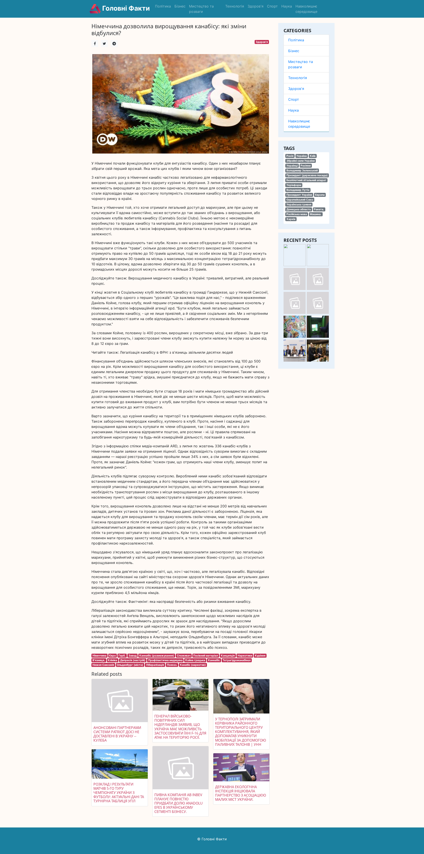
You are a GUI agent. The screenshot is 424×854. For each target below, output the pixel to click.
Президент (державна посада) (307, 175)
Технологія (234, 6)
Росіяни (306, 165)
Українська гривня (298, 204)
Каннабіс (214, 660)
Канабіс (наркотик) (193, 664)
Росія (289, 156)
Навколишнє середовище (306, 9)
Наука (286, 6)
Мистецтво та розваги (201, 9)
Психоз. (172, 664)
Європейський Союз (299, 199)
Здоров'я (255, 6)
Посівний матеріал (205, 655)
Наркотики (245, 655)
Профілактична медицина (165, 660)
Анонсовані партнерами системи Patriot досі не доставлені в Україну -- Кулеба (117, 734)
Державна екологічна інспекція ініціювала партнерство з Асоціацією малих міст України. (240, 793)
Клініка (112, 660)
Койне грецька (195, 660)
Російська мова (296, 214)
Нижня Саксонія (103, 664)
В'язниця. (99, 660)
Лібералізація (155, 664)
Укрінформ (293, 185)
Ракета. (319, 209)
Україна (301, 156)
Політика (163, 6)
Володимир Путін (297, 190)
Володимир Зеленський (302, 170)
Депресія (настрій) (132, 660)
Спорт (272, 6)
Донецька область (298, 209)
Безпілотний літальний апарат (306, 180)
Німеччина (99, 655)
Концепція (228, 655)
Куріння (260, 655)
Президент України (299, 194)
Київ (313, 156)
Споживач (184, 655)
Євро (112, 655)
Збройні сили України (300, 160)
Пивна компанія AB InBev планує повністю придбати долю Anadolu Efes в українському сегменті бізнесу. (178, 803)
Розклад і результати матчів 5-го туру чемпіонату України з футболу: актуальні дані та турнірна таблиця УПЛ (118, 793)
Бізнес (180, 6)
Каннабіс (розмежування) (156, 655)
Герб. (122, 655)
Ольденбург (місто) (130, 664)
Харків (290, 219)
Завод (133, 655)
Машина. (316, 214)
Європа (320, 194)
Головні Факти (125, 8)
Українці (292, 165)
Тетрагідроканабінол (237, 660)
